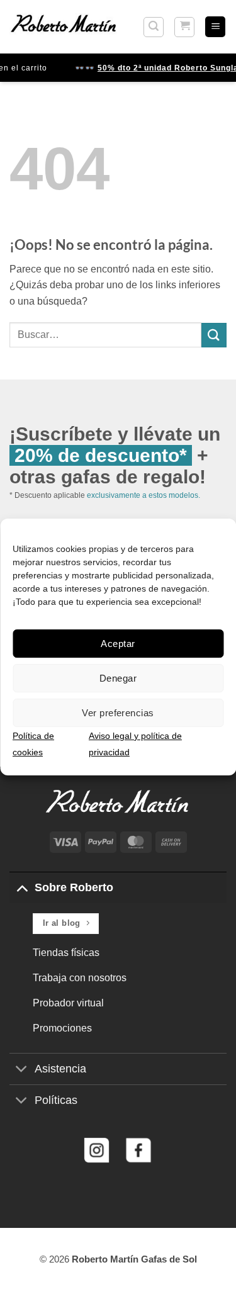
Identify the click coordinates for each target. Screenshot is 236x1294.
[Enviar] (214, 335)
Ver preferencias (118, 712)
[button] (153, 27)
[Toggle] (21, 887)
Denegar (118, 678)
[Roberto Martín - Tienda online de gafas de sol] (63, 26)
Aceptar (118, 643)
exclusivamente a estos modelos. (143, 495)
